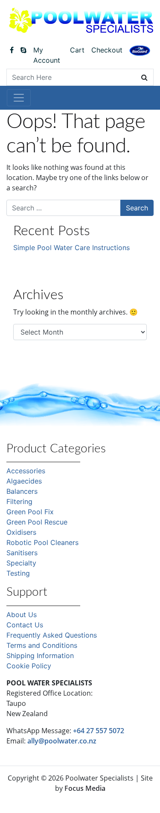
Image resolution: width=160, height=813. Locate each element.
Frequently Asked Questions (51, 635)
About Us (21, 614)
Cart (77, 50)
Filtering (19, 501)
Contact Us (24, 625)
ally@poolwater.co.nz (61, 741)
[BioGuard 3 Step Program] (140, 50)
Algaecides (24, 481)
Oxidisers (21, 532)
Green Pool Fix (30, 511)
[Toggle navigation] (19, 97)
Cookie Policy (28, 665)
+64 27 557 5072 (98, 730)
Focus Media (84, 788)
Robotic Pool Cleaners (42, 542)
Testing (18, 573)
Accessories (25, 470)
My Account (46, 55)
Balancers (22, 491)
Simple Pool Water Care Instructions (71, 247)
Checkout (106, 50)
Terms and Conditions (41, 645)
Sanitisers (22, 552)
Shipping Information (40, 655)
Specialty (21, 563)
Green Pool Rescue (36, 522)
